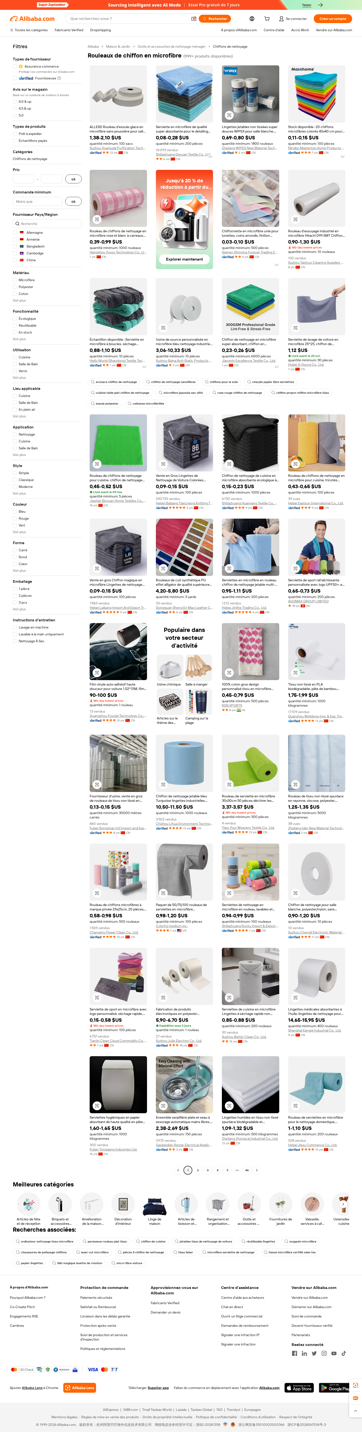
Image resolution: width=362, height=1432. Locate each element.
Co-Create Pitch (22, 1307)
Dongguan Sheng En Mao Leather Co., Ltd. (184, 608)
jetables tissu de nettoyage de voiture (206, 1241)
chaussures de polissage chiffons (44, 1252)
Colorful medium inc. (172, 926)
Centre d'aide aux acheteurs (242, 1298)
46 (247, 1170)
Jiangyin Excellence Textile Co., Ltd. (249, 361)
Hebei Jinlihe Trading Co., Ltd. (244, 608)
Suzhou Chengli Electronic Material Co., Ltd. (317, 932)
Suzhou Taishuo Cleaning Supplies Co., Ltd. (317, 262)
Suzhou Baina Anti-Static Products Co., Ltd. (184, 361)
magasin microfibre (302, 1241)
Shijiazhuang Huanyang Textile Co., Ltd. (250, 503)
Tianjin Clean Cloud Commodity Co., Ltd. (118, 1041)
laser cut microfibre (95, 1252)
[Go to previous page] (178, 1170)
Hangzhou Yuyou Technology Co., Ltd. (118, 252)
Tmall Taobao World (157, 1410)
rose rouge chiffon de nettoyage (239, 393)
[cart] (268, 19)
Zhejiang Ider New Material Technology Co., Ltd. (317, 828)
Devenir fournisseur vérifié (312, 1326)
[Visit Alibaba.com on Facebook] (294, 1353)
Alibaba (93, 46)
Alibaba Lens (32, 1388)
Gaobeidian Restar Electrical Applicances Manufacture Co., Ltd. (184, 1145)
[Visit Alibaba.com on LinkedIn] (304, 1353)
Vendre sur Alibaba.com (310, 1298)
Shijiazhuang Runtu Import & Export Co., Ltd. (250, 926)
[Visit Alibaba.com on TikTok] (344, 1353)
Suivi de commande (307, 1316)
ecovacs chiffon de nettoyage (116, 382)
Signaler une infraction (238, 1344)
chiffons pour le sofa (224, 382)
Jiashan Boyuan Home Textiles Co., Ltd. (118, 501)
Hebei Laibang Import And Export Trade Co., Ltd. (118, 608)
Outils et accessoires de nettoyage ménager (172, 46)
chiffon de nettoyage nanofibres (173, 382)
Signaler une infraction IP (240, 1335)
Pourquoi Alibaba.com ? (28, 1298)
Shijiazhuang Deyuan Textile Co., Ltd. (183, 154)
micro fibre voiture (129, 1263)
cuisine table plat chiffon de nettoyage (122, 393)
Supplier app (158, 1388)
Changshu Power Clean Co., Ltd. (114, 932)
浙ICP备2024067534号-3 (306, 1425)
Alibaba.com (269, 1388)
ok (73, 179)
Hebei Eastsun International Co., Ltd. (316, 503)
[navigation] (47, 609)
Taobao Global (201, 1410)
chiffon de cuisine (153, 1241)
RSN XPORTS (232, 705)
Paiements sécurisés (96, 1298)
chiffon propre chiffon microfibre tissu (302, 393)
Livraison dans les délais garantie (105, 1316)
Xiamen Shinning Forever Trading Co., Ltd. (250, 252)
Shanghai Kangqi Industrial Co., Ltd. (314, 1030)
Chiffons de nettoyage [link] (230, 46)
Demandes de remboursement (244, 1326)
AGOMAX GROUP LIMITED (308, 601)
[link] (355, 1385)
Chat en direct (232, 1307)
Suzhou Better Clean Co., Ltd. (244, 1037)
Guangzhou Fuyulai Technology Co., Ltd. (118, 716)
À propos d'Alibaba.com (29, 1287)
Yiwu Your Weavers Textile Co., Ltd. (248, 828)
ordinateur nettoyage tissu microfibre (47, 1241)
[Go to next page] (256, 1170)
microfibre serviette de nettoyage (230, 1252)
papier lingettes (32, 1263)
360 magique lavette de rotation (79, 1263)
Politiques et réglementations (102, 1349)
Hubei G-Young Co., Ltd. (306, 364)
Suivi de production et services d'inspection (104, 1337)
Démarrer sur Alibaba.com (311, 1307)
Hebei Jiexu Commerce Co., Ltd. (312, 1145)
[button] (194, 19)
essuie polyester (107, 403)
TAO (219, 1410)
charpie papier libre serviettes (273, 382)
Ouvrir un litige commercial (241, 1316)
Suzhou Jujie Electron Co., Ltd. (179, 1041)
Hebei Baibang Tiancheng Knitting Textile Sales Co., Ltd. (184, 503)
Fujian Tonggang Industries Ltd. (113, 1149)
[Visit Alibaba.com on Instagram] (324, 1353)
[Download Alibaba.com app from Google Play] (335, 1388)
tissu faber (185, 1252)
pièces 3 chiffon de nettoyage (143, 1252)
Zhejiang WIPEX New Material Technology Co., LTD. (250, 148)
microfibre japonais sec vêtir (183, 393)
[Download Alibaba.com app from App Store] (299, 1388)
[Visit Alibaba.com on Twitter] (314, 1353)
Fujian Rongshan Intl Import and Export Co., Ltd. (118, 828)
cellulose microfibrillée (148, 403)
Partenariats (301, 1335)
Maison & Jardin (118, 46)
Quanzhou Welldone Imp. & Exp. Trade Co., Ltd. (317, 716)
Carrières (17, 1326)
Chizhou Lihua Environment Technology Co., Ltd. (184, 824)
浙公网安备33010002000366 (261, 1425)
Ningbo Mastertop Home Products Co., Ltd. (317, 148)
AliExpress (111, 1410)
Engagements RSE (24, 1316)
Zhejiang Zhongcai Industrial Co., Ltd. (250, 1138)
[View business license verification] (225, 1424)
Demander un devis (166, 1312)
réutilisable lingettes (261, 1241)
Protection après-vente (98, 1326)
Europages (252, 1410)
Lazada (181, 1410)
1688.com (130, 1410)
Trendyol (233, 1410)
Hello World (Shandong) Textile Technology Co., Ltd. (118, 361)
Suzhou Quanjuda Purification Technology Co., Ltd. (118, 148)
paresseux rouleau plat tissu (107, 1241)
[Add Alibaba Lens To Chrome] (79, 1388)
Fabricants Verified (165, 1303)
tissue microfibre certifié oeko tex (292, 1252)
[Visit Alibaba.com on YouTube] (334, 1353)
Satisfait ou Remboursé (98, 1307)
